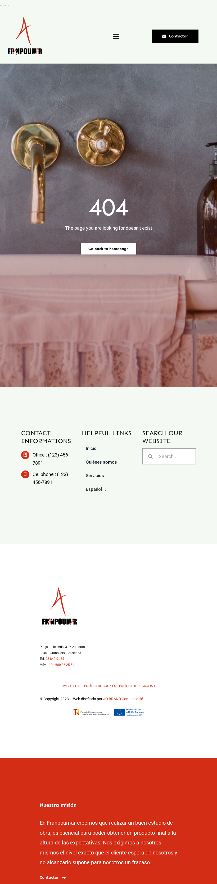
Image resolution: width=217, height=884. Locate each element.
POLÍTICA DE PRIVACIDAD (137, 686)
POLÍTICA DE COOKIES (100, 686)
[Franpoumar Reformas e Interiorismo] (25, 19)
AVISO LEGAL (71, 686)
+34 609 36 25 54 (61, 665)
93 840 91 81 (55, 659)
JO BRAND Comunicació (123, 699)
